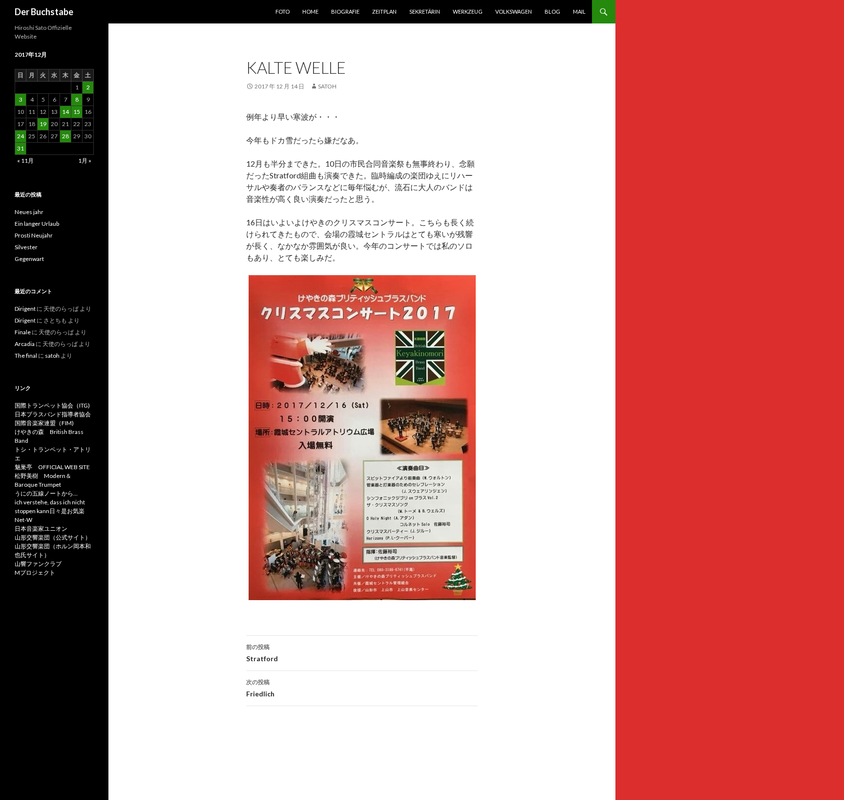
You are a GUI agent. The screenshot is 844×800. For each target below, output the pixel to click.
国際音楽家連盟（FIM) (44, 423)
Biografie (345, 11)
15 (76, 111)
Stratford (262, 653)
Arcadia (25, 343)
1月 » (84, 160)
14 (65, 111)
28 (65, 136)
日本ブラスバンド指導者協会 (53, 414)
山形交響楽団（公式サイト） (53, 537)
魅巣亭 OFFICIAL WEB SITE (52, 467)
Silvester (26, 247)
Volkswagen (513, 11)
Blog (552, 11)
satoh (327, 86)
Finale (23, 332)
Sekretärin (424, 11)
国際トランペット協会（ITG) (52, 405)
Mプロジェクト (35, 572)
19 (43, 124)
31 (20, 148)
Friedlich (260, 688)
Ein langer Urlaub (37, 223)
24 (20, 136)
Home (310, 11)
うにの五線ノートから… (46, 493)
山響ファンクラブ (38, 563)
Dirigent (25, 308)
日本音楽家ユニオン (41, 528)
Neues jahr (29, 212)
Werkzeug (468, 11)
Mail (579, 11)
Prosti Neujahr (34, 235)
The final (26, 355)
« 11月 (25, 160)
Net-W (23, 519)
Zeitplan (384, 11)
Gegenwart (29, 258)
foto (282, 11)
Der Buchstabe (44, 11)
